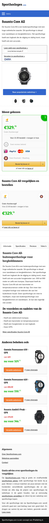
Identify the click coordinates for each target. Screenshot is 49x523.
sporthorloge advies (10, 481)
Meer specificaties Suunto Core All (16, 332)
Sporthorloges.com (12, 478)
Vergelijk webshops (13, 370)
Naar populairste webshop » (24, 92)
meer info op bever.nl (11, 227)
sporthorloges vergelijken (12, 496)
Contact (5, 462)
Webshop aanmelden (10, 458)
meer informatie (32, 370)
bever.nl (30, 168)
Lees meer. (6, 512)
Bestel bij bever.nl (29, 164)
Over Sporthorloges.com (11, 454)
